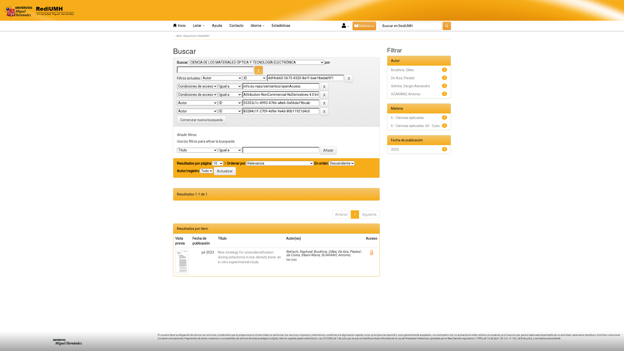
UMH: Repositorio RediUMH (192, 36)
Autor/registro (188, 171)
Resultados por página (194, 163)
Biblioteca (366, 26)
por (327, 62)
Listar (197, 26)
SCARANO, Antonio (405, 94)
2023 (395, 149)
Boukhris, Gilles (402, 70)
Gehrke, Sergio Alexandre (410, 86)
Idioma (256, 26)
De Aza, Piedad (402, 78)
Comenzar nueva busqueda (201, 120)
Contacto (236, 26)
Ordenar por (236, 163)
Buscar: (182, 62)
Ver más (291, 259)
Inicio (181, 26)
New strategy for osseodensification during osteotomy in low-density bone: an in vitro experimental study (249, 257)
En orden (321, 163)
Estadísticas (281, 26)
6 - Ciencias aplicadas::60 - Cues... (416, 126)
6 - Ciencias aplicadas (407, 118)
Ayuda (217, 26)
